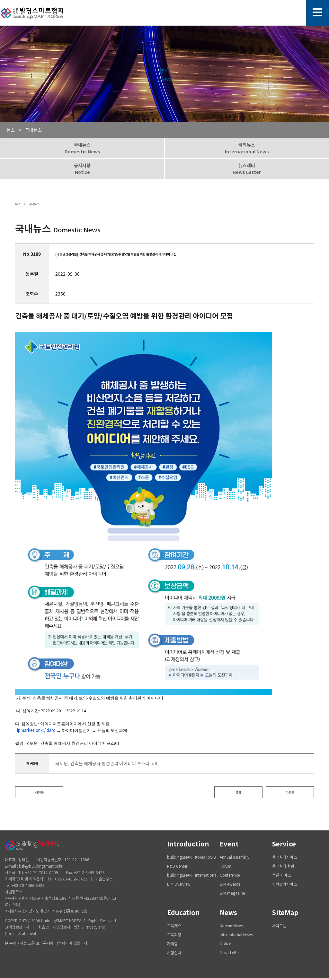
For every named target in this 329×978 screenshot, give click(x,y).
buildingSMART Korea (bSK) (191, 857)
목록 (238, 792)
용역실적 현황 (283, 866)
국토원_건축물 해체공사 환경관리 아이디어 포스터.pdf (106, 763)
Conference (230, 875)
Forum (225, 866)
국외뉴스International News (247, 148)
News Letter (230, 952)
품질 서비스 (281, 875)
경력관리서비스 (284, 884)
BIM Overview (179, 884)
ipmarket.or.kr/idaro (36, 730)
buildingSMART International (192, 875)
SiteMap (285, 912)
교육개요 (174, 925)
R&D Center (177, 866)
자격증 (172, 943)
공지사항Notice (82, 168)
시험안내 (174, 952)
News (228, 912)
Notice (225, 943)
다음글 (290, 792)
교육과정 (174, 934)
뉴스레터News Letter (247, 168)
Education (183, 912)
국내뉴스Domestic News (82, 148)
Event (229, 843)
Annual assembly (234, 857)
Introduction (188, 843)
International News (236, 934)
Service (284, 843)
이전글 (39, 792)
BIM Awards (230, 884)
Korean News (231, 925)
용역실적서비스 (284, 857)
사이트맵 (279, 925)
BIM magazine (232, 893)
